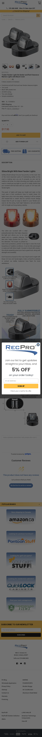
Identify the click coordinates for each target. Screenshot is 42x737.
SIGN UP (21, 386)
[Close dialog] (38, 344)
